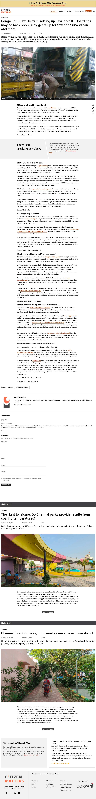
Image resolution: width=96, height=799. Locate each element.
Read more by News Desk (22, 405)
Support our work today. (32, 755)
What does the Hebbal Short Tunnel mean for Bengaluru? (48, 5)
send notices (36, 361)
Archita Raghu (8, 523)
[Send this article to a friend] (93, 105)
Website (3, 472)
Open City (48, 787)
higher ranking (43, 166)
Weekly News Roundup (22, 387)
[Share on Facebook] (92, 114)
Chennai (4, 510)
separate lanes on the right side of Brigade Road (48, 322)
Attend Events (49, 784)
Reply (2, 430)
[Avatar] (6, 402)
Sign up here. (54, 774)
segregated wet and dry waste (42, 189)
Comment (4, 442)
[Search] (94, 11)
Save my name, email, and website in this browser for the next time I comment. (22, 479)
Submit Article (79, 11)
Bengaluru (4, 17)
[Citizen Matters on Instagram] (6, 793)
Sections (69, 11)
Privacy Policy (64, 783)
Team (32, 784)
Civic (41, 33)
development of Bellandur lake (30, 290)
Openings (33, 787)
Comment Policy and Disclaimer (65, 788)
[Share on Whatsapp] (93, 111)
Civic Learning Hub (50, 786)
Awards (33, 786)
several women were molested (40, 307)
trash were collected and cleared (59, 333)
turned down (51, 108)
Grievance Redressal (65, 790)
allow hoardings (30, 219)
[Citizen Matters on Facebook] (10, 793)
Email (3, 465)
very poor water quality (52, 257)
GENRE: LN (10, 387)
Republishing (63, 786)
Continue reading (48, 612)
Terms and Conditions (66, 784)
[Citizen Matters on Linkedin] (15, 793)
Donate (88, 11)
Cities (53, 11)
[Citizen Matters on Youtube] (19, 793)
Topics (61, 11)
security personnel (70, 316)
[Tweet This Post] (93, 108)
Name (3, 458)
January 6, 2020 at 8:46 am (6, 423)
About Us (33, 783)
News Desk (7, 33)
